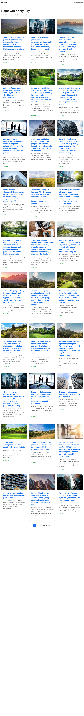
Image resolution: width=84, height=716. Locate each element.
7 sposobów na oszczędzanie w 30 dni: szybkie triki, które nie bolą (14, 445)
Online (4, 2)
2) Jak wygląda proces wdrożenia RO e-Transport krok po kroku (69, 394)
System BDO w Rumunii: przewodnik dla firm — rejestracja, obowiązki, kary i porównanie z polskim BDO (70, 497)
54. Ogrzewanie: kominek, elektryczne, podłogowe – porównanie (13, 495)
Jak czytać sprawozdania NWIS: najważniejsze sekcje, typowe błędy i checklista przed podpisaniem (13, 92)
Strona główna (78, 2)
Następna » (46, 525)
